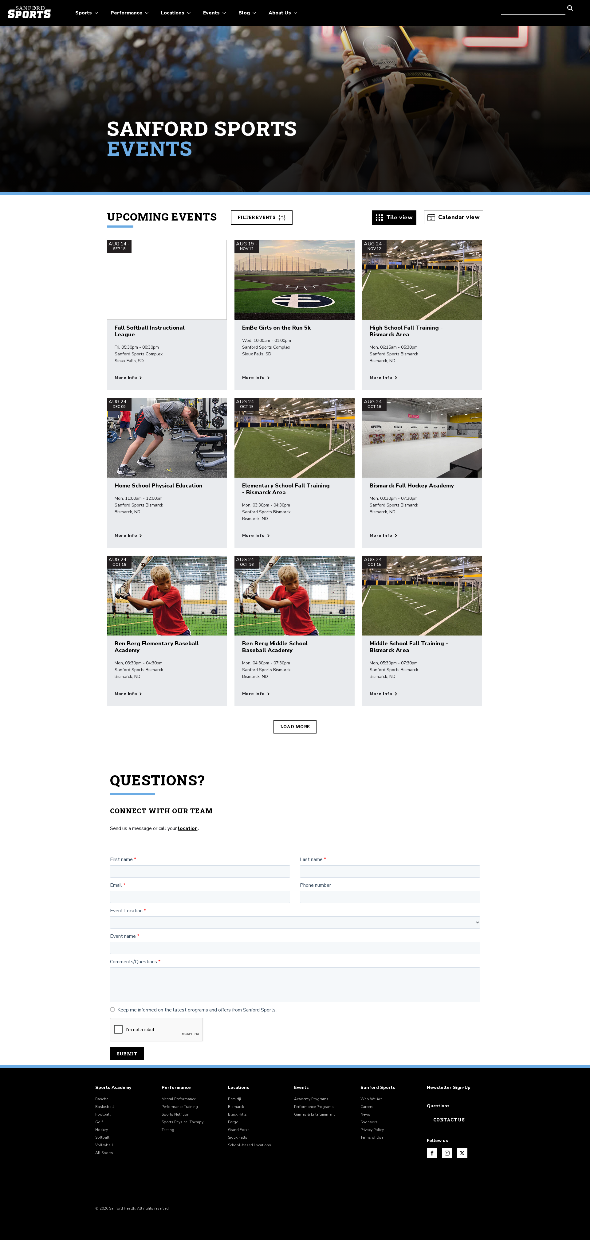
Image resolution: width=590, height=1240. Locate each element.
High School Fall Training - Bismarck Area (406, 331)
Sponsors (369, 1122)
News (365, 1114)
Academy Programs (311, 1099)
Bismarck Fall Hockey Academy (412, 485)
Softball (102, 1137)
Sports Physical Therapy (182, 1122)
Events (301, 1087)
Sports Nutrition (175, 1114)
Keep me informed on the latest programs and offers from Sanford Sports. (197, 1010)
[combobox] (533, 7)
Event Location (126, 911)
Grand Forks (239, 1129)
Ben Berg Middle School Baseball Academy (275, 647)
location (188, 828)
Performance (176, 1087)
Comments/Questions (133, 962)
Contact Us (449, 1120)
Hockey (101, 1129)
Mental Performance (179, 1099)
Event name (123, 936)
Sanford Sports (377, 1087)
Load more (295, 727)
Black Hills (237, 1114)
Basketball (104, 1106)
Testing (168, 1129)
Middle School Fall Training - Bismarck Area (409, 647)
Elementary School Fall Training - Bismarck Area (286, 489)
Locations (238, 1087)
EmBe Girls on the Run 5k (276, 327)
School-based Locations (249, 1145)
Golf (99, 1122)
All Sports (104, 1152)
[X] (462, 1153)
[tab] (394, 217)
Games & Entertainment (314, 1114)
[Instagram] (447, 1153)
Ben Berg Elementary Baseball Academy (157, 647)
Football (103, 1114)
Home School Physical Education (159, 485)
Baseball (103, 1099)
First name (121, 860)
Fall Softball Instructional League (150, 331)
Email (116, 885)
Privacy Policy (372, 1129)
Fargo (233, 1122)
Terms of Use (371, 1137)
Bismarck (236, 1106)
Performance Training (180, 1106)
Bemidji (234, 1099)
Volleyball (104, 1145)
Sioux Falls (237, 1137)
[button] (570, 7)
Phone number (315, 885)
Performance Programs (314, 1106)
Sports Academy (113, 1087)
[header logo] (29, 12)
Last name (311, 860)
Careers (366, 1106)
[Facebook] (432, 1153)
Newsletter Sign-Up (448, 1087)
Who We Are (371, 1099)
